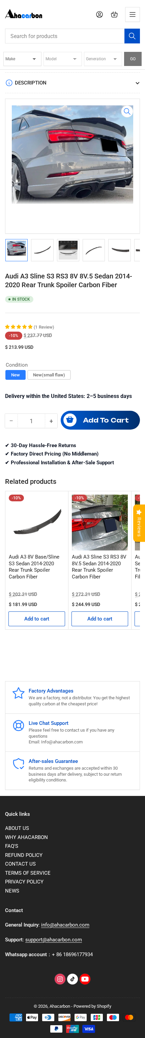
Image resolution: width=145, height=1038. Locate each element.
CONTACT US (20, 864)
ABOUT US (17, 828)
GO (133, 59)
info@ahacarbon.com (65, 925)
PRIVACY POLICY (24, 882)
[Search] (132, 36)
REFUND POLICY (23, 855)
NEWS (12, 891)
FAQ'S (11, 846)
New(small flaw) (49, 374)
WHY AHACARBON (26, 837)
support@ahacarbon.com (53, 940)
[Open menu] (132, 14)
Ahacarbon (60, 1006)
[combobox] (72, 36)
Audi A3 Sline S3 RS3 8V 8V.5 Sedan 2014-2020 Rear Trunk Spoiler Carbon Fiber (99, 567)
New (15, 374)
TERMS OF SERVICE (28, 873)
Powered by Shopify (92, 1006)
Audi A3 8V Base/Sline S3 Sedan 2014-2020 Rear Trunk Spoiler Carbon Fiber (34, 567)
